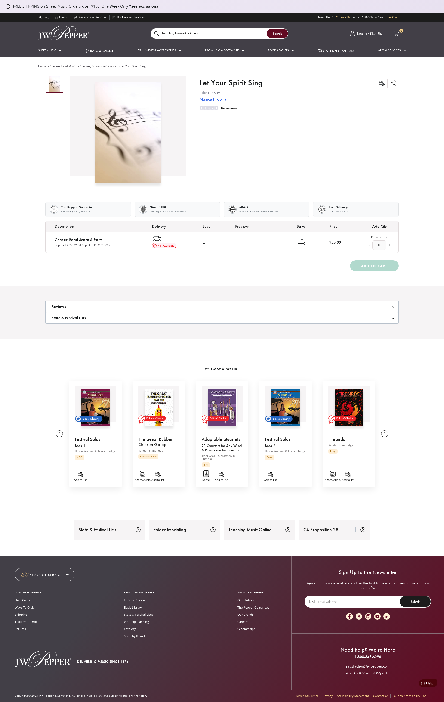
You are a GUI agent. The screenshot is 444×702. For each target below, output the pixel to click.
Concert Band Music (63, 66)
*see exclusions (143, 6)
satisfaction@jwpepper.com (368, 666)
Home (42, 66)
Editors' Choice (134, 600)
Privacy (328, 696)
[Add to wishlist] (381, 84)
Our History (245, 600)
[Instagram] (368, 616)
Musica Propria (213, 99)
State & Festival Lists (138, 614)
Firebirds (336, 439)
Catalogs (130, 629)
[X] (359, 616)
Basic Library (133, 607)
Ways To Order (25, 607)
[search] (156, 34)
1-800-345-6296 (367, 657)
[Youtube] (377, 616)
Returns (20, 629)
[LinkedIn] (386, 616)
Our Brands (245, 614)
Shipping (21, 614)
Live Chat (392, 17)
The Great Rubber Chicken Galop (155, 441)
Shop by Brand (134, 636)
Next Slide (384, 433)
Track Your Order (27, 622)
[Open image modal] (128, 134)
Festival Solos (87, 439)
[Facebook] (349, 616)
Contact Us (343, 17)
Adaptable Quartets (221, 439)
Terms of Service (307, 696)
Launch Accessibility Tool (409, 696)
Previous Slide (59, 433)
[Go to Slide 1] (54, 84)
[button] (49, 50)
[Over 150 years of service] (44, 574)
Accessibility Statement (353, 696)
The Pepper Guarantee (253, 607)
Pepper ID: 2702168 (68, 245)
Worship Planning (136, 622)
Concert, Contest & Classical (98, 66)
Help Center (23, 600)
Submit (415, 601)
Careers (242, 622)
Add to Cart (374, 266)
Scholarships (246, 629)
